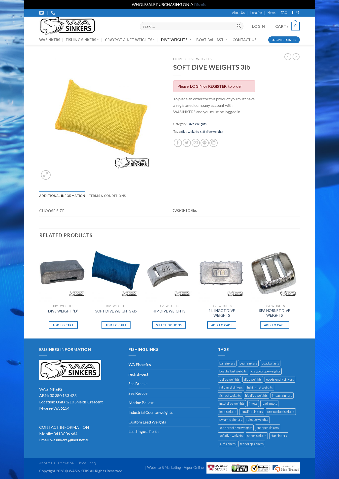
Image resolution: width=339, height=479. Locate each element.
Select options (169, 325)
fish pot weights (230, 395)
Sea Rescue (138, 393)
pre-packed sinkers (280, 412)
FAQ (284, 13)
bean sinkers (248, 363)
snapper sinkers (268, 428)
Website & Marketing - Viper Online (175, 467)
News (271, 13)
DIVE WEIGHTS (174, 40)
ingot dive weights (231, 403)
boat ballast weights (233, 371)
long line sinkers (252, 412)
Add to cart (63, 325)
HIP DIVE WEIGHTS (169, 311)
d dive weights (229, 379)
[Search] (239, 26)
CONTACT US (245, 40)
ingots (253, 403)
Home (178, 59)
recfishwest (138, 374)
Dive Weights (200, 59)
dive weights (190, 132)
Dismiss (200, 4)
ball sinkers (227, 363)
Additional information (62, 196)
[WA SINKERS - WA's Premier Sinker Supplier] (85, 26)
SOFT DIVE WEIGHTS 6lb (116, 311)
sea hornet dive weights (235, 428)
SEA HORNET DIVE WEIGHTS (274, 313)
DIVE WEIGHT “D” (63, 311)
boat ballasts (270, 363)
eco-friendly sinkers (280, 379)
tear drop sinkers (252, 444)
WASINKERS (49, 40)
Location (256, 13)
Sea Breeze (138, 383)
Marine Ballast (141, 402)
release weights (257, 420)
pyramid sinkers (230, 420)
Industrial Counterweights (151, 412)
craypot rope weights (265, 371)
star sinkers (279, 436)
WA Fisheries (140, 364)
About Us (238, 13)
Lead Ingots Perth (144, 431)
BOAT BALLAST (209, 40)
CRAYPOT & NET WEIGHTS (128, 40)
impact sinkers (282, 395)
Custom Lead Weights (147, 422)
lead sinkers (227, 412)
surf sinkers (227, 444)
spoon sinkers (256, 436)
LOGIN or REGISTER (208, 86)
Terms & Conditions (107, 196)
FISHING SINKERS (81, 40)
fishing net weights (260, 387)
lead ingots (269, 403)
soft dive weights (211, 132)
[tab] (62, 196)
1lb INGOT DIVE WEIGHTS (222, 313)
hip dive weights (256, 395)
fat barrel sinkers (231, 387)
